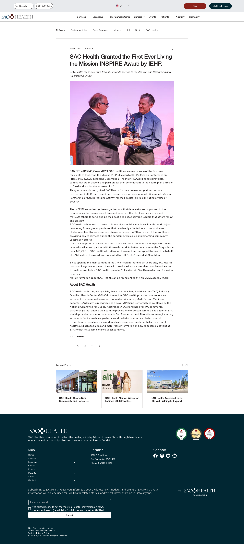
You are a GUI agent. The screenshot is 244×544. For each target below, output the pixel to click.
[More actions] (172, 49)
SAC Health (152, 30)
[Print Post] (98, 346)
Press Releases (100, 30)
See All (185, 365)
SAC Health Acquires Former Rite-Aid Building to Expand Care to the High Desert (167, 399)
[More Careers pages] (143, 16)
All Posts (60, 30)
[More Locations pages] (104, 16)
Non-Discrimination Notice (40, 528)
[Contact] (74, 480)
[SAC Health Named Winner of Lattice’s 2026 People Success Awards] (122, 381)
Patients (32, 473)
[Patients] (74, 473)
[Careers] (74, 466)
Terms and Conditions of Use (41, 530)
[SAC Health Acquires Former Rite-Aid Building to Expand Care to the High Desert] (167, 381)
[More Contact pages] (199, 16)
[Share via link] (92, 346)
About (31, 476)
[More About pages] (184, 16)
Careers (31, 465)
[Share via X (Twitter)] (78, 346)
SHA (137, 30)
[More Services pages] (87, 16)
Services (32, 458)
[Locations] (74, 462)
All (128, 30)
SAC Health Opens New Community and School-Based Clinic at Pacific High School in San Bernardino (74, 399)
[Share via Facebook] (71, 346)
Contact (32, 480)
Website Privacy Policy (38, 533)
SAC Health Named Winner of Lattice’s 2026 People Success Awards (122, 399)
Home (31, 455)
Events (31, 469)
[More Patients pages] (170, 16)
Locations (32, 462)
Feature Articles (78, 30)
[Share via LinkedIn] (85, 346)
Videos (117, 30)
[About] (74, 477)
